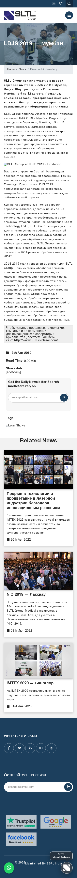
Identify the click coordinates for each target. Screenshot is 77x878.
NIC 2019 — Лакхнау (26, 595)
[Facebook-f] (9, 748)
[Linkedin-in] (30, 748)
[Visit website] (21, 821)
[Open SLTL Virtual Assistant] (67, 868)
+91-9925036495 (61, 3)
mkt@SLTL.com (54, 3)
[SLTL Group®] (20, 15)
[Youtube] (41, 748)
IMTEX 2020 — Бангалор (30, 684)
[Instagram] (51, 748)
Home (11, 69)
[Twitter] (19, 748)
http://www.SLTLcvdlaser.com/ (36, 340)
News (22, 69)
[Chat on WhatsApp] (9, 868)
